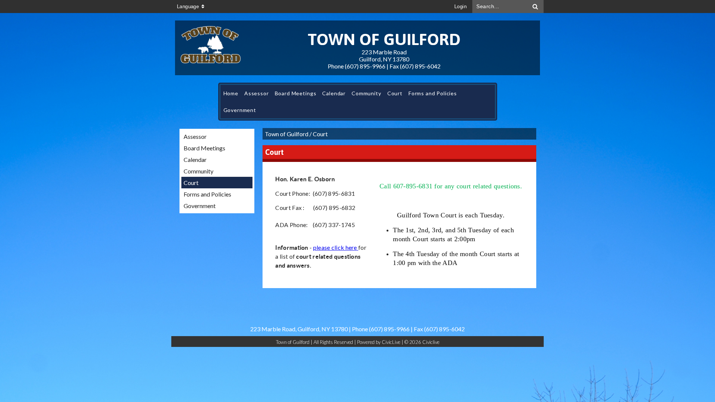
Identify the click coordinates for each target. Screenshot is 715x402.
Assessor (195, 136)
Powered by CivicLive (379, 342)
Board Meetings (204, 147)
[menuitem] (230, 93)
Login (460, 6)
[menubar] (357, 101)
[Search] (535, 6)
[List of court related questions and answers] (357, 247)
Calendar (195, 159)
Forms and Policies (207, 194)
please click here (335, 247)
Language (188, 6)
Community (198, 171)
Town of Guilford (286, 133)
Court (191, 182)
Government (200, 205)
